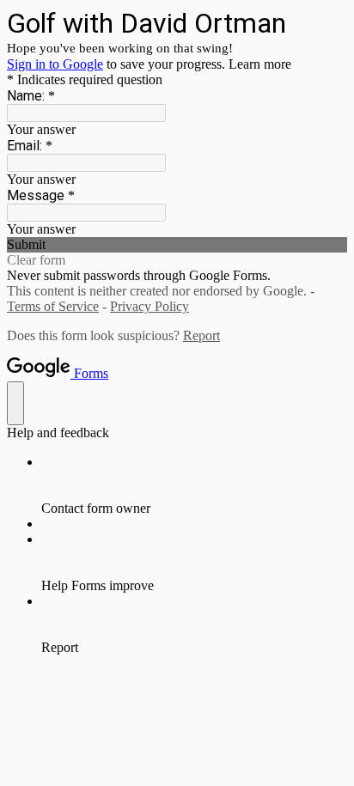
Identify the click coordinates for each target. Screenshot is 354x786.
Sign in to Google (55, 64)
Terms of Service (53, 306)
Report (201, 335)
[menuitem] (194, 485)
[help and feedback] (15, 403)
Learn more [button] (260, 64)
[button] (177, 245)
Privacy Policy (149, 306)
